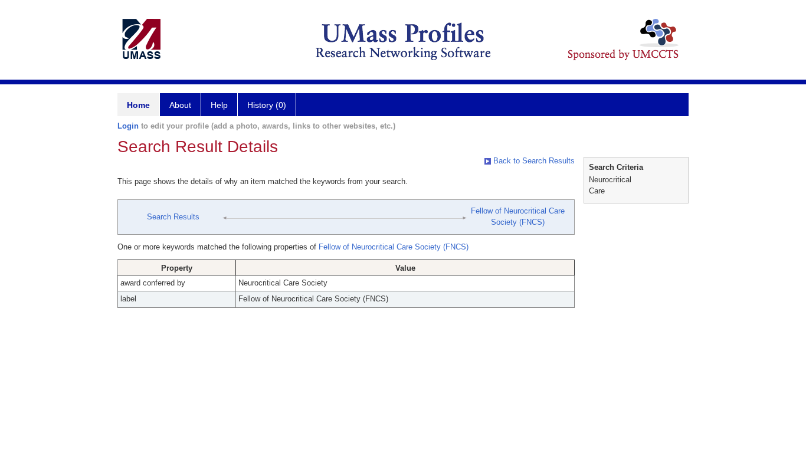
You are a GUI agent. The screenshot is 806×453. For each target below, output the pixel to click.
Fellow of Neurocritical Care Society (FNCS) (393, 246)
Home (138, 105)
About (180, 105)
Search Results (173, 216)
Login (128, 126)
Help (219, 105)
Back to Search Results (533, 160)
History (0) (266, 105)
